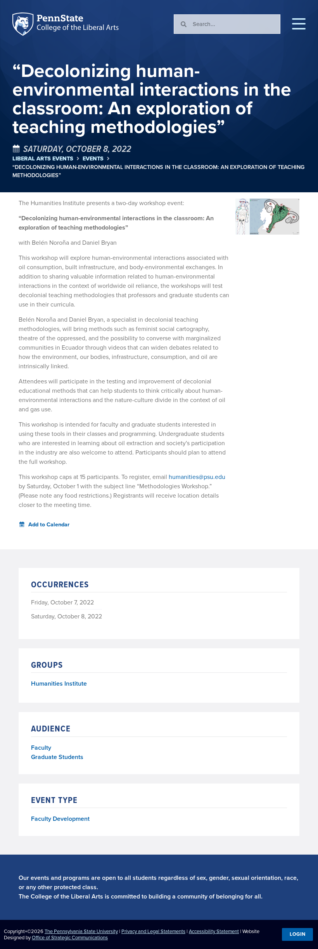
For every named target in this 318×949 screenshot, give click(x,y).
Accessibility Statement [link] (214, 931)
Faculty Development (60, 818)
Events (93, 159)
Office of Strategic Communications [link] (70, 937)
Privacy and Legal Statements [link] (153, 931)
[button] (299, 24)
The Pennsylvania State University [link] (81, 931)
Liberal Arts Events (42, 159)
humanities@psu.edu (197, 476)
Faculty (41, 747)
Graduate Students (57, 756)
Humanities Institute (59, 684)
